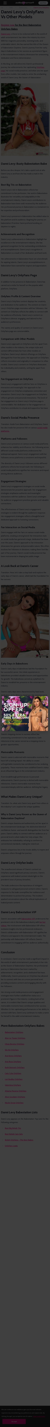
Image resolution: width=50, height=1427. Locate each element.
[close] (45, 699)
